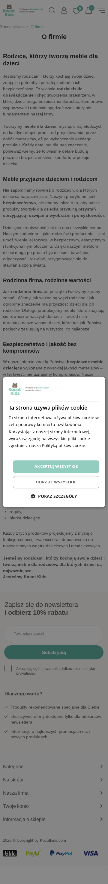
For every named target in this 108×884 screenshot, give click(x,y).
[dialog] (54, 442)
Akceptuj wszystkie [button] (56, 466)
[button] (54, 496)
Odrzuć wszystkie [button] (56, 482)
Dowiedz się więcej (27, 452)
